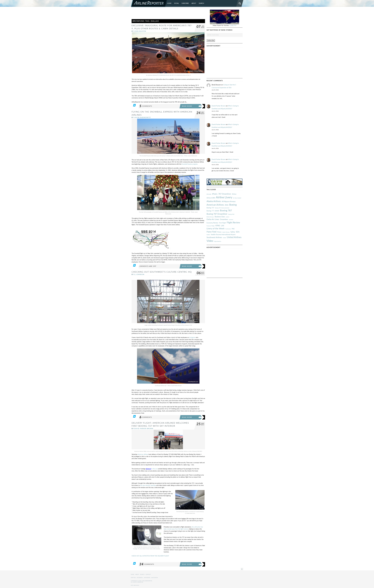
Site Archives (135, 585)
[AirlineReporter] (149, 3)
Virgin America (217, 241)
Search (201, 3)
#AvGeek (209, 194)
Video (210, 241)
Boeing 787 (226, 210)
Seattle (208, 234)
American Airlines (143, 454)
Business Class (220, 217)
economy (231, 219)
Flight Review (233, 222)
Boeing (233, 205)
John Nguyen (140, 31)
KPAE (217, 226)
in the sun (154, 469)
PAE (233, 229)
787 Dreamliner (224, 194)
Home (169, 3)
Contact (148, 574)
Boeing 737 (210, 208)
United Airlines (234, 237)
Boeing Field (231, 214)
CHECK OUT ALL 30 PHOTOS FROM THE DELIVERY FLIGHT (150, 556)
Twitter (133, 577)
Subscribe (185, 3)
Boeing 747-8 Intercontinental (222, 207)
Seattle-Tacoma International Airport (223, 234)
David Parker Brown (143, 428)
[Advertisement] (168, 14)
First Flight (222, 223)
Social (176, 3)
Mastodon (154, 577)
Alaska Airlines (214, 201)
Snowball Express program (190, 164)
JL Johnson (139, 274)
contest (227, 216)
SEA (237, 232)
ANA (226, 205)
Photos (219, 232)
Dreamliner (224, 219)
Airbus (234, 194)
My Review (228, 228)
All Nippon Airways (229, 201)
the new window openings (148, 485)
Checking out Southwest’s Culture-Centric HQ (162, 272)
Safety (232, 232)
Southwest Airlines (214, 237)
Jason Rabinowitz (142, 117)
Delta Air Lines (213, 219)
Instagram (192, 337)
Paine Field (211, 232)
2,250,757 (232, 25)
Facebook (140, 577)
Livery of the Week (215, 229)
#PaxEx (214, 194)
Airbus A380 (211, 198)
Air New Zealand (237, 198)
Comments (145, 106)
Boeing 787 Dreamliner (217, 214)
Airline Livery (224, 197)
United (224, 237)
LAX (222, 226)
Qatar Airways (226, 232)
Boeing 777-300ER (213, 211)
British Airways (210, 216)
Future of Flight (211, 225)
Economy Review (212, 223)
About (193, 3)
